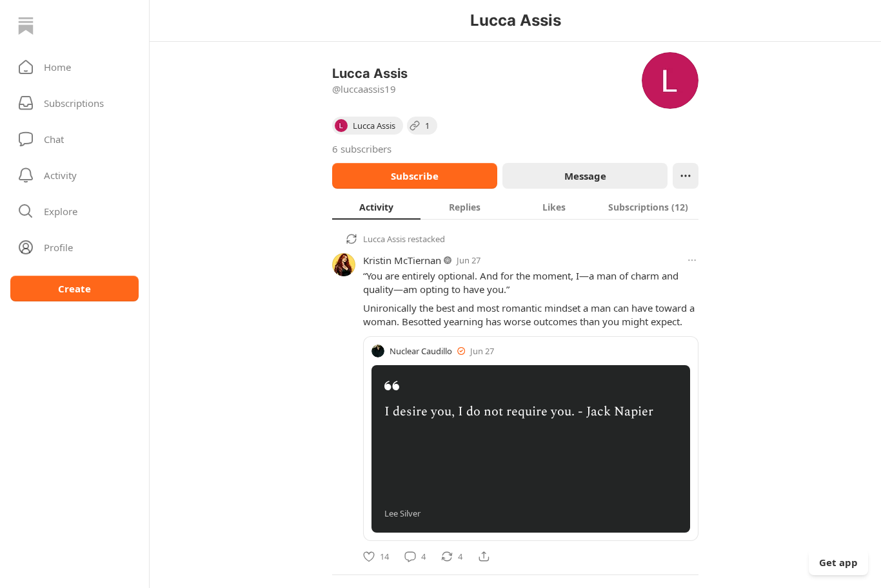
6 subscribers (361, 148)
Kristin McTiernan (402, 260)
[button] (74, 67)
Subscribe (415, 175)
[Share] (484, 556)
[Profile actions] (685, 176)
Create (74, 288)
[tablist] (515, 207)
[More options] (692, 260)
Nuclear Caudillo (421, 351)
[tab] (376, 207)
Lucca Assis (384, 239)
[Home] (25, 25)
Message (585, 175)
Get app (838, 562)
